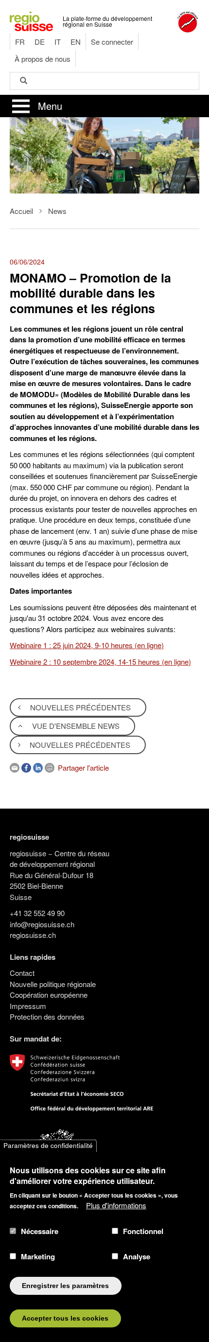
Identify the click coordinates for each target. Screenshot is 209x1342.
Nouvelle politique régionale (53, 984)
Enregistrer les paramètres (65, 1285)
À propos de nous (42, 58)
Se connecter (112, 41)
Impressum (28, 1006)
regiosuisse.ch (33, 935)
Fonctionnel (143, 1231)
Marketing (38, 1256)
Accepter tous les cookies (65, 1318)
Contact (22, 973)
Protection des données (47, 1016)
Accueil (21, 211)
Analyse (136, 1256)
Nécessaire (39, 1231)
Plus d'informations (116, 1205)
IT (57, 41)
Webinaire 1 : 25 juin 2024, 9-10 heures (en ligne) (87, 645)
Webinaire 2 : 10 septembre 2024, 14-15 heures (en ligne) (100, 661)
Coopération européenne (48, 994)
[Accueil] (31, 20)
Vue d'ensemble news (75, 726)
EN (75, 41)
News (57, 211)
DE (40, 41)
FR (20, 41)
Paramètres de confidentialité (48, 1145)
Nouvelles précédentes (79, 707)
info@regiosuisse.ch (42, 924)
